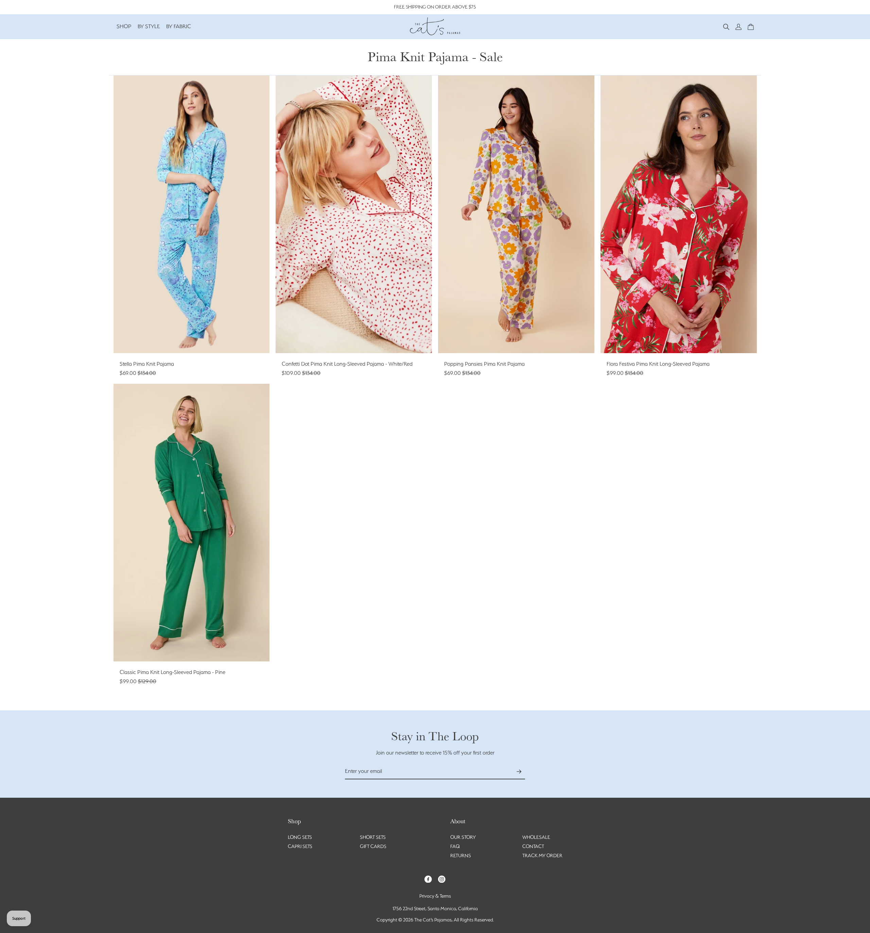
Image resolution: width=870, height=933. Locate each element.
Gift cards (373, 846)
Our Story (463, 837)
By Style (149, 26)
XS (167, 340)
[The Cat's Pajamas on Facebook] (428, 878)
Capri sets (300, 846)
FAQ (455, 846)
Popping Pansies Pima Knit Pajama (484, 364)
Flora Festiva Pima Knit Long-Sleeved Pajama (658, 364)
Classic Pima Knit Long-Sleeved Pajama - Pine (172, 672)
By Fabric (178, 26)
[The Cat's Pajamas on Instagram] (442, 878)
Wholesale (536, 837)
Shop (124, 26)
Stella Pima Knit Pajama (147, 364)
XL (216, 340)
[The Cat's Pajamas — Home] (435, 25)
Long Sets (300, 837)
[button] (726, 26)
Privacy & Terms (435, 896)
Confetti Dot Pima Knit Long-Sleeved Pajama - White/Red (347, 364)
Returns (460, 855)
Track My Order (542, 855)
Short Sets (373, 837)
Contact (533, 846)
